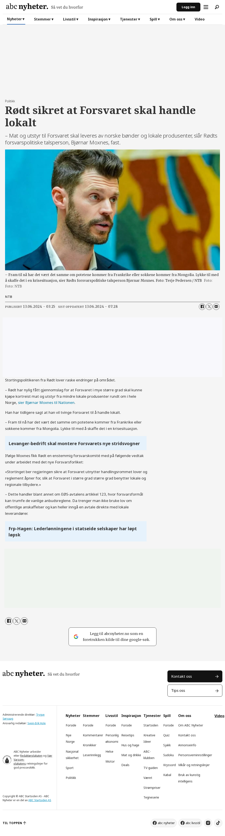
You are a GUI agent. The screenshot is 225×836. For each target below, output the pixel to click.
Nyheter (14, 19)
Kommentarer (93, 735)
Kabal (167, 775)
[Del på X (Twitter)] (209, 306)
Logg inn (188, 7)
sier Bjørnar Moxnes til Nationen (46, 402)
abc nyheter (166, 823)
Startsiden (150, 725)
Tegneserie (151, 797)
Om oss (175, 19)
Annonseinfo (187, 745)
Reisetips (127, 735)
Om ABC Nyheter (190, 725)
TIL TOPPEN (12, 823)
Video (200, 19)
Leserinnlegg (92, 755)
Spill (153, 19)
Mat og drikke (131, 755)
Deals (125, 765)
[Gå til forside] (89, 7)
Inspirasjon (98, 19)
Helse (109, 751)
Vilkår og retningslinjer (194, 765)
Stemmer (42, 19)
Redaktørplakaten (31, 756)
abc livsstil (193, 823)
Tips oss (178, 690)
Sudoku (168, 755)
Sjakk (167, 745)
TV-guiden (150, 768)
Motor (110, 761)
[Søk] (216, 7)
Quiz (166, 735)
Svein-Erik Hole (36, 723)
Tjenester (128, 19)
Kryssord (169, 765)
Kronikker (89, 745)
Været (147, 778)
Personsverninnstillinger (195, 755)
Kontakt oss (181, 676)
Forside (71, 725)
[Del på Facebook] (202, 306)
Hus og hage (130, 745)
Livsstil (69, 19)
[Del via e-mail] (216, 306)
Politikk (71, 778)
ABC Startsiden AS (39, 800)
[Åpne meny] (206, 7)
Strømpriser (151, 788)
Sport (70, 768)
